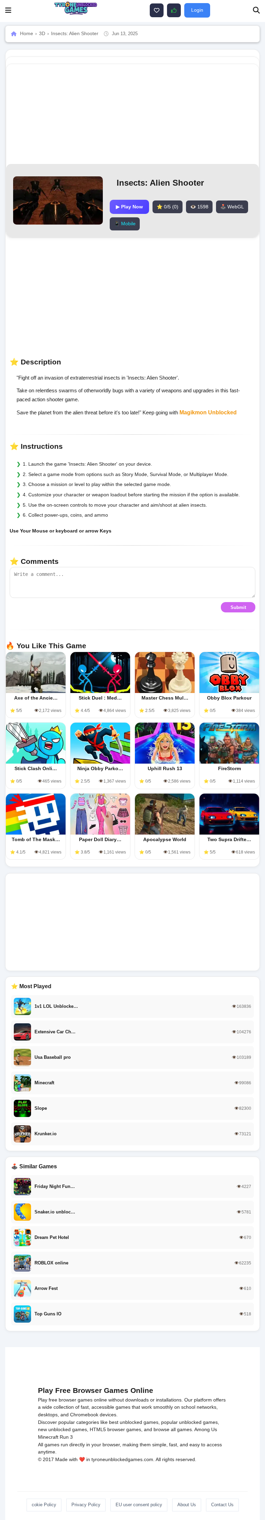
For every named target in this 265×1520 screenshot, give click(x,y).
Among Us (205, 1429)
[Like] (157, 10)
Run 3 (66, 1437)
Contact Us (222, 1504)
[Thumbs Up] (174, 10)
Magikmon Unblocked (208, 412)
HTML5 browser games (115, 1429)
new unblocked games (62, 1429)
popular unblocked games (189, 1422)
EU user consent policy (139, 1504)
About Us (186, 1504)
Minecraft (48, 1437)
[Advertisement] (132, 922)
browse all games (173, 1429)
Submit (238, 607)
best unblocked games (133, 1422)
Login (197, 10)
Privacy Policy (85, 1504)
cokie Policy (44, 1504)
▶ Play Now (129, 206)
